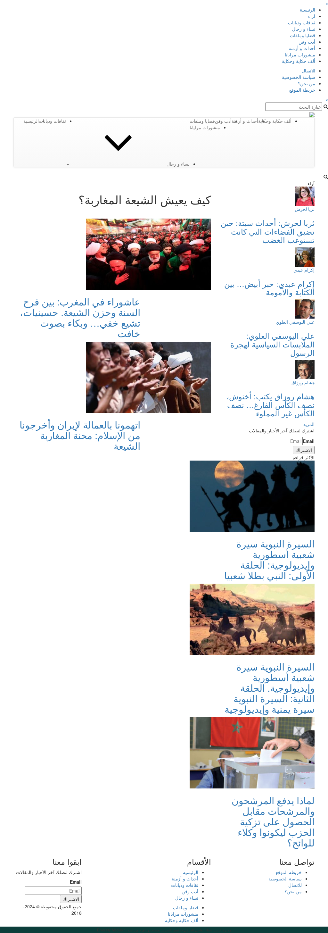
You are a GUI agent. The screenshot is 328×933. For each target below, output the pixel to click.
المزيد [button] (309, 424)
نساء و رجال (303, 29)
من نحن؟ (306, 83)
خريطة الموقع (302, 90)
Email (309, 441)
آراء (311, 16)
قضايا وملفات (302, 35)
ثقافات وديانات (301, 22)
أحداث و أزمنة (302, 48)
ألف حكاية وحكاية (298, 61)
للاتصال (308, 70)
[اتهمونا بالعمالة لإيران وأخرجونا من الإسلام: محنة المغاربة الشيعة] (148, 376)
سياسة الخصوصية (298, 77)
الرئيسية (307, 9)
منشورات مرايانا (300, 54)
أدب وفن (307, 41)
